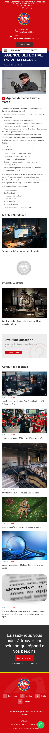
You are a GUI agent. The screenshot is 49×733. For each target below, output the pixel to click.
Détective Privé (16, 65)
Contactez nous (24, 44)
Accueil (7, 65)
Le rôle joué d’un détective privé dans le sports (21, 527)
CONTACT (27, 728)
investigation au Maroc (12, 283)
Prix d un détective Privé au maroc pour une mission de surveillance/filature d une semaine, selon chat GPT (24, 614)
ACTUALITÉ (36, 728)
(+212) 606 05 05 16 (26, 32)
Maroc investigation (21, 108)
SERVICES (25, 721)
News (13, 398)
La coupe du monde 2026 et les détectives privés (22, 438)
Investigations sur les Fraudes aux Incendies (20, 493)
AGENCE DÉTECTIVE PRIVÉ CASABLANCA (25, 725)
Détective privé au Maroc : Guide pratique (21, 251)
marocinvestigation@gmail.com (26, 38)
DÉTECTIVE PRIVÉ (15, 728)
